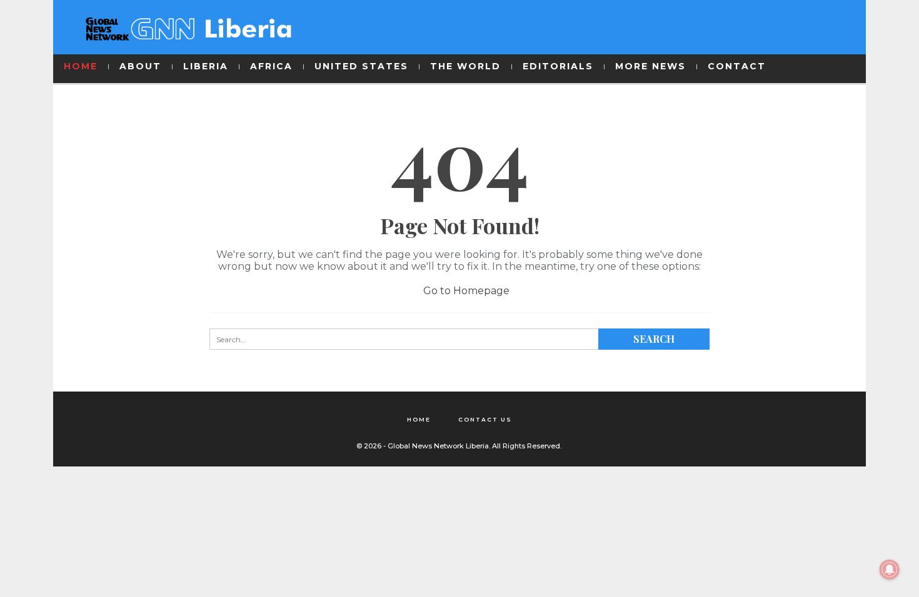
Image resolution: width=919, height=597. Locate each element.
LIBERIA (205, 66)
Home (419, 419)
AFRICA (271, 66)
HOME (81, 66)
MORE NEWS (650, 66)
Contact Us (485, 419)
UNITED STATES (361, 66)
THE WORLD (465, 66)
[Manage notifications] (890, 570)
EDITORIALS (558, 66)
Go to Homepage (465, 291)
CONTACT (737, 66)
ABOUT (140, 66)
